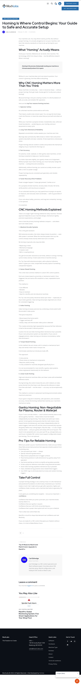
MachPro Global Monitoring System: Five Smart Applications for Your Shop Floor (29, 615)
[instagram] (74, 641)
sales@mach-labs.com (36, 649)
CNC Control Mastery (11, 18)
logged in (30, 586)
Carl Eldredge (34, 558)
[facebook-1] (67, 641)
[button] (48, 3)
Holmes (41, 673)
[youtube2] (67, 644)
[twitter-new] (71, 641)
